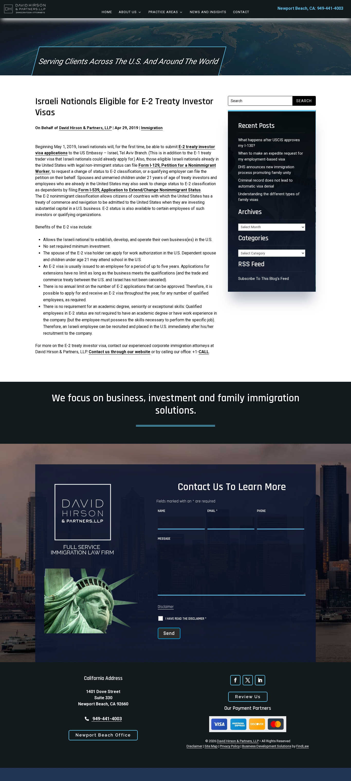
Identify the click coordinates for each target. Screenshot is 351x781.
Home (107, 12)
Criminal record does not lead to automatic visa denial (265, 183)
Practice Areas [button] (163, 12)
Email (212, 511)
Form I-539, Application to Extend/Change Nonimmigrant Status (139, 190)
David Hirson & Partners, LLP (85, 128)
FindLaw (302, 746)
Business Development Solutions (266, 746)
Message (164, 539)
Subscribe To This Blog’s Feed (263, 278)
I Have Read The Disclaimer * (185, 619)
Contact (241, 12)
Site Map (211, 746)
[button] (343, 773)
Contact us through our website (119, 351)
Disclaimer (166, 606)
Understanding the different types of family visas (269, 197)
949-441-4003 (330, 8)
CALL (204, 351)
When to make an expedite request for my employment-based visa (270, 156)
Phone (261, 511)
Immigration (152, 128)
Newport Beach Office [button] (103, 735)
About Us (128, 12)
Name (161, 511)
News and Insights (208, 12)
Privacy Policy (230, 746)
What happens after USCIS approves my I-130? (269, 143)
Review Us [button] (248, 696)
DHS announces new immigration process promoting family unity (266, 170)
